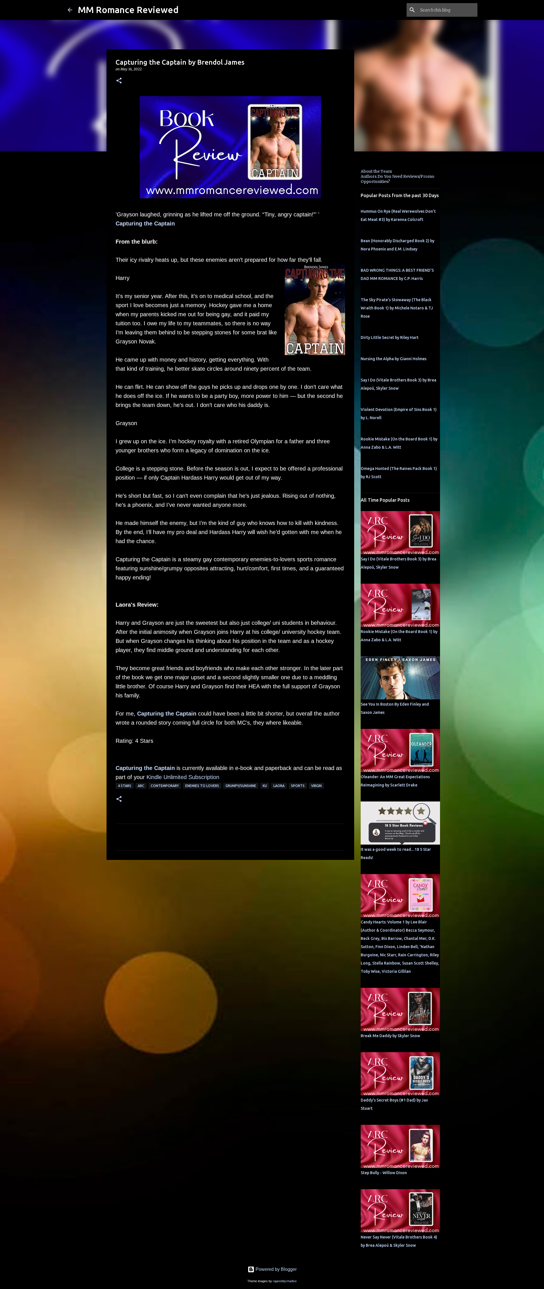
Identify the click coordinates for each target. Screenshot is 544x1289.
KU (265, 786)
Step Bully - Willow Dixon (384, 1172)
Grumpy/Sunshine (241, 786)
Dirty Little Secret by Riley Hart (389, 337)
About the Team (376, 171)
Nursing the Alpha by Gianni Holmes (393, 358)
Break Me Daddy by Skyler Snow (390, 1035)
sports (298, 786)
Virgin (316, 786)
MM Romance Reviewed (128, 10)
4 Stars (124, 786)
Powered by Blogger (275, 1269)
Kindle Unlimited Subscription (182, 777)
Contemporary (165, 786)
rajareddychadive (285, 1281)
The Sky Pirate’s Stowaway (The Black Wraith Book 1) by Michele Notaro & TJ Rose (397, 308)
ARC (141, 786)
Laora (278, 786)
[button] (119, 81)
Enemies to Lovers (202, 786)
